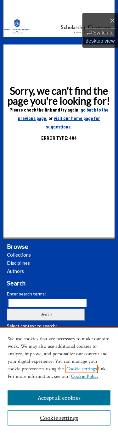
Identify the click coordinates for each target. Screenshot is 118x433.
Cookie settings (81, 369)
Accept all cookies (59, 398)
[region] (59, 380)
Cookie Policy (84, 376)
